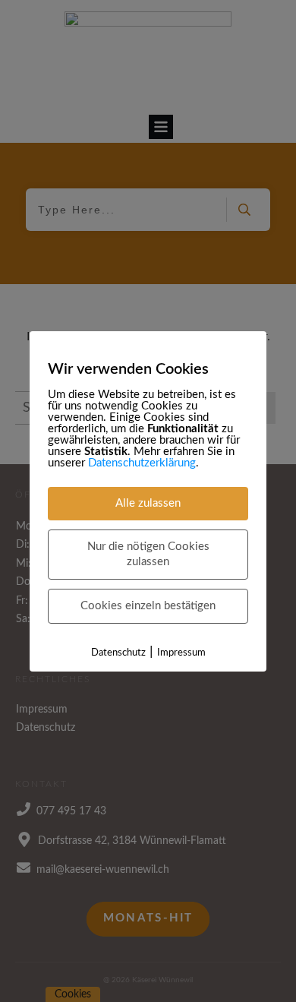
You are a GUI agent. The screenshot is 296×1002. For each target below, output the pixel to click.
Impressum (181, 653)
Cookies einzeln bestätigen (148, 606)
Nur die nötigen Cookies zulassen (148, 554)
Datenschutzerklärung (142, 463)
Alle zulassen (148, 503)
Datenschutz (118, 653)
